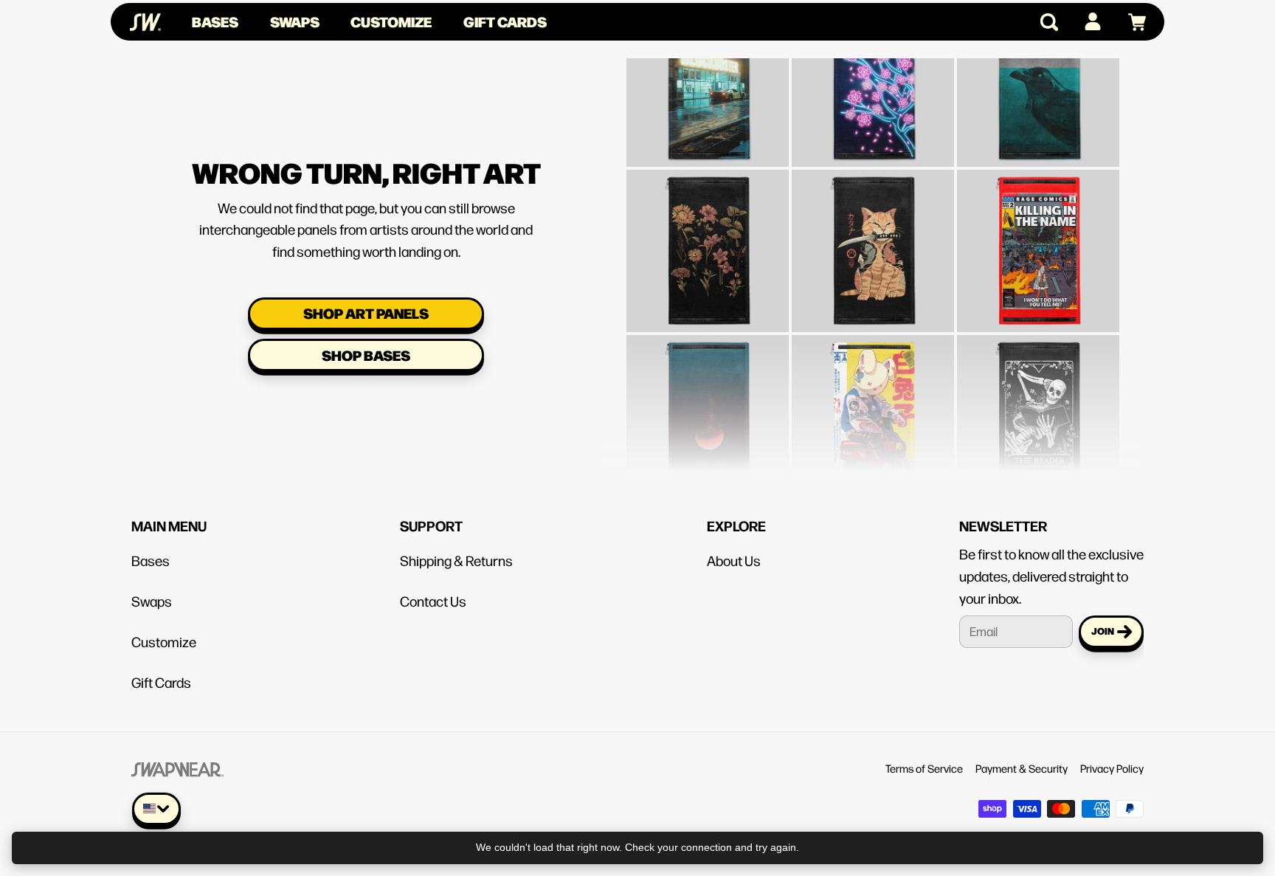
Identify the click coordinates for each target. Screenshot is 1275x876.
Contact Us (433, 601)
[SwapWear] (145, 22)
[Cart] (1131, 22)
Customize (391, 21)
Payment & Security (1021, 768)
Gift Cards (505, 21)
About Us (734, 560)
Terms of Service (924, 768)
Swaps (294, 21)
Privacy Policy (1112, 768)
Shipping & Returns (456, 560)
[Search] (1043, 22)
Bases (215, 21)
